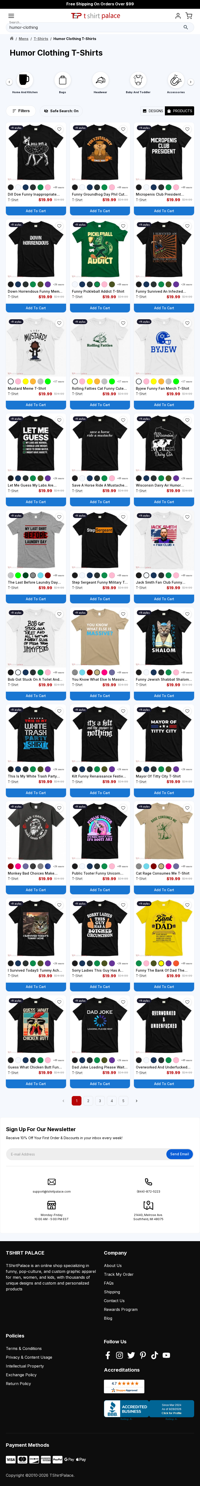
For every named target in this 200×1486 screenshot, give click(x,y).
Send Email (179, 1154)
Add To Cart (36, 211)
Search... (15, 22)
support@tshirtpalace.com (52, 1191)
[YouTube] (166, 1355)
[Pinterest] (143, 1355)
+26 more (58, 284)
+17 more (58, 381)
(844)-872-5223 (148, 1191)
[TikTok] (155, 1355)
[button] (59, 129)
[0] (188, 16)
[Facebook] (108, 1355)
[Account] (178, 16)
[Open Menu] (11, 16)
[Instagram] (119, 1355)
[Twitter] (131, 1355)
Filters (24, 111)
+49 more (58, 187)
